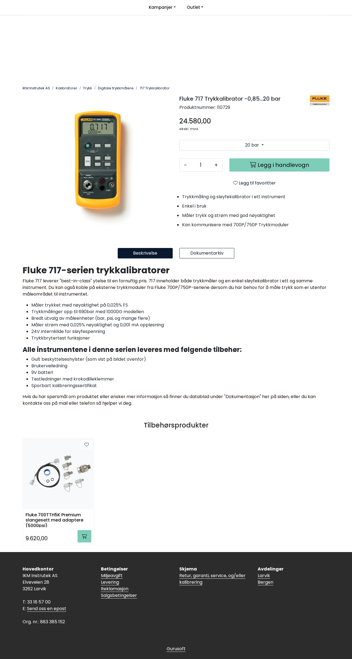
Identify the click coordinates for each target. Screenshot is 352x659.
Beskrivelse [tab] (145, 253)
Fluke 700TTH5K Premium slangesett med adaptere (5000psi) (54, 519)
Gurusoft (176, 649)
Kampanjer (160, 7)
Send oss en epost (46, 608)
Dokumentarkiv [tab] (207, 253)
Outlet (193, 7)
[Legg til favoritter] (86, 445)
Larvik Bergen (265, 578)
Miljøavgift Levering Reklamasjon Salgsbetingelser (119, 585)
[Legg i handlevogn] (84, 536)
